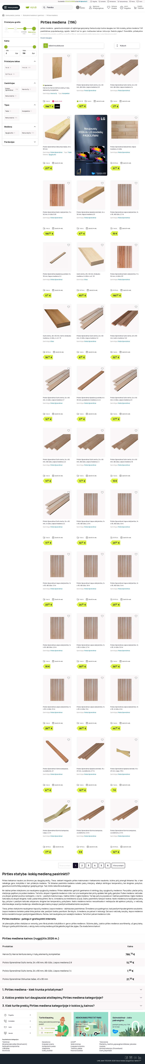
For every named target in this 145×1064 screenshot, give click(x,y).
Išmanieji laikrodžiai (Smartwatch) (14, 1044)
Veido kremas (76, 1044)
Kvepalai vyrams (48, 1044)
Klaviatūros (46, 1042)
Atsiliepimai (113, 1)
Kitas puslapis (118, 865)
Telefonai (5, 1042)
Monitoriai (6, 1050)
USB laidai (5, 1048)
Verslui (133, 1)
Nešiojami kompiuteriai (10, 1046)
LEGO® (73, 1042)
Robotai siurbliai (77, 1050)
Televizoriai (103, 1042)
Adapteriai (46, 1048)
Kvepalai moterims (78, 1046)
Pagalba (95, 1)
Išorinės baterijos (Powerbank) (111, 1048)
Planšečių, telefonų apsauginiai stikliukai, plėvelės (117, 1044)
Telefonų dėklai (76, 1048)
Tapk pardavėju (124, 1)
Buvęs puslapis (65, 865)
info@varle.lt (83, 1)
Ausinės (102, 1046)
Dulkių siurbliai (47, 1050)
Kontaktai (103, 1)
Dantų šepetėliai (105, 1050)
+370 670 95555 (70, 1)
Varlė (140, 1)
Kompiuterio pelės (49, 1046)
